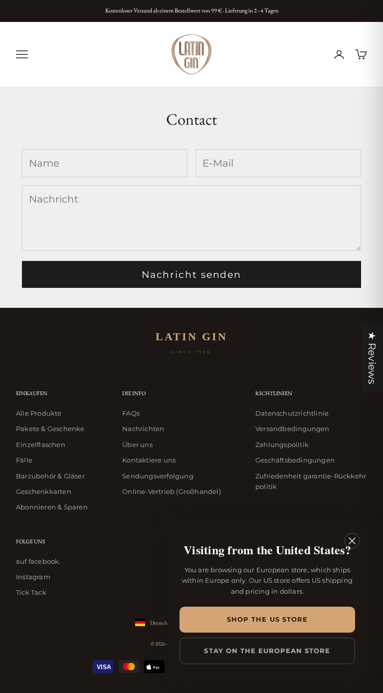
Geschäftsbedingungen (295, 460)
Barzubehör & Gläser (50, 476)
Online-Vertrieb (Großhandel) (171, 491)
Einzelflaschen (40, 445)
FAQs (131, 413)
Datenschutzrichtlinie (292, 413)
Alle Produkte (39, 413)
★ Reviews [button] (372, 357)
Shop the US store (267, 619)
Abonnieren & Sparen (52, 507)
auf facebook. (38, 561)
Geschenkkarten (43, 491)
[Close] (352, 541)
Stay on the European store (267, 651)
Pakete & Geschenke (50, 429)
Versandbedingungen (292, 429)
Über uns (137, 445)
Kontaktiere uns (149, 460)
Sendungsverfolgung (157, 476)
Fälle (24, 460)
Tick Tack (31, 592)
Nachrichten (143, 429)
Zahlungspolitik (282, 445)
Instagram (33, 577)
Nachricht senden (191, 274)
